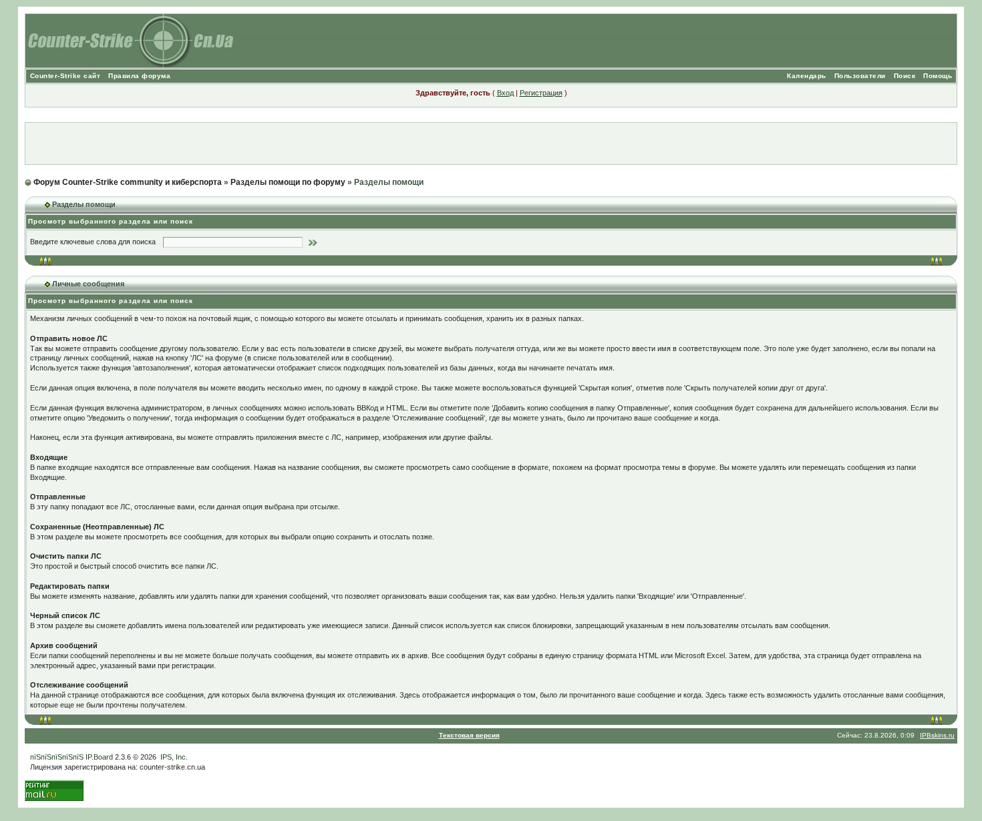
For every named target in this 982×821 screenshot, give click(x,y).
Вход (505, 93)
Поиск (905, 75)
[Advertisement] (491, 143)
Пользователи (860, 75)
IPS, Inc (173, 757)
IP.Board (99, 757)
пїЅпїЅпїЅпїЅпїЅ (57, 757)
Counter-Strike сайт (65, 75)
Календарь (806, 75)
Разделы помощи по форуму (287, 182)
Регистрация (541, 93)
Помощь (937, 75)
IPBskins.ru (937, 735)
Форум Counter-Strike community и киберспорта (127, 182)
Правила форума (139, 75)
